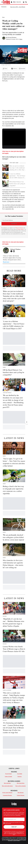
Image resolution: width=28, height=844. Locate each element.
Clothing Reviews (20, 795)
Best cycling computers (21, 785)
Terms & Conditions (12, 833)
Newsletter (23, 68)
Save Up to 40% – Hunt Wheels (17, 6)
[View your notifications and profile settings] (11, 2)
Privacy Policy (19, 832)
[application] (14, 137)
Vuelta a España (8, 776)
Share (6, 68)
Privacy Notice (20, 229)
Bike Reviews (21, 792)
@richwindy (16, 256)
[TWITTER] (11, 251)
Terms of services (19, 227)
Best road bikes (7, 783)
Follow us (15, 68)
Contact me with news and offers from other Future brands (14, 823)
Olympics (20, 776)
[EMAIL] (14, 251)
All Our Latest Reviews (7, 792)
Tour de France (8, 773)
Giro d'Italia (19, 773)
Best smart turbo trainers (7, 785)
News (3, 17)
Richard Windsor (12, 37)
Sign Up (14, 827)
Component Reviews (7, 795)
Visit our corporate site (21, 838)
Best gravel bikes (20, 783)
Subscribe (19, 2)
